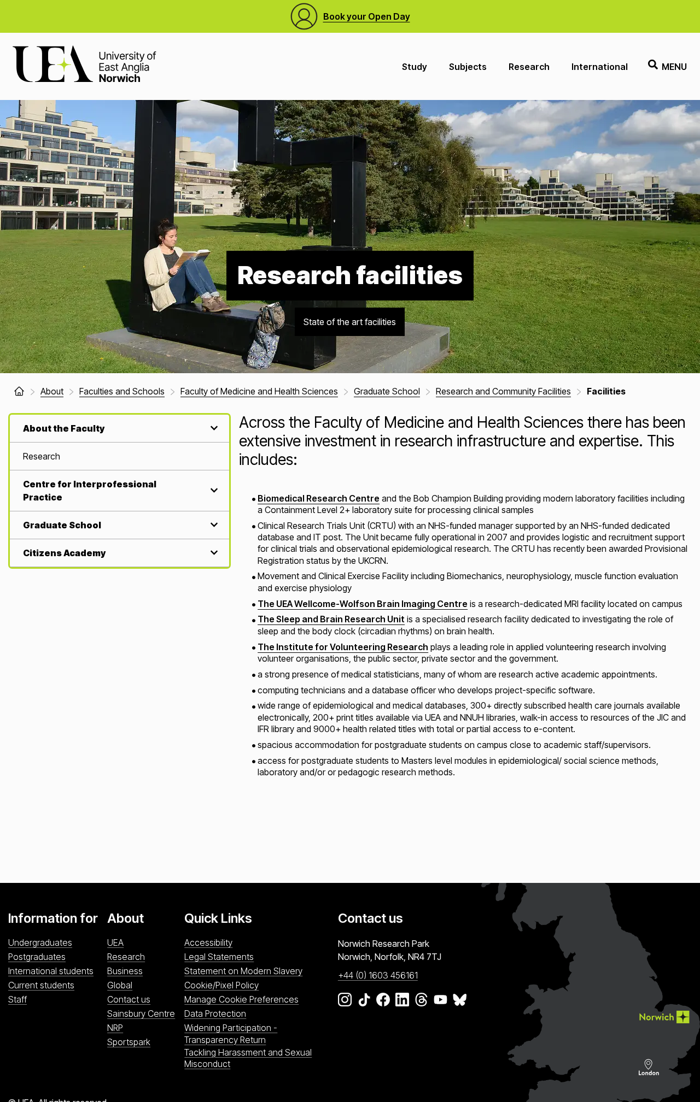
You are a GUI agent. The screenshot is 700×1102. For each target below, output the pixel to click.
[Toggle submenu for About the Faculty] (212, 428)
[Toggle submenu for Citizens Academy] (212, 552)
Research (529, 66)
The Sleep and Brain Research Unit (331, 619)
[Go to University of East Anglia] (84, 66)
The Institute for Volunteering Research (343, 646)
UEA (115, 942)
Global (119, 985)
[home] (19, 391)
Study (414, 66)
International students (51, 970)
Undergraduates (40, 942)
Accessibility (208, 942)
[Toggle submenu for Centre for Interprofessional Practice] (212, 490)
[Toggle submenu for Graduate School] (212, 524)
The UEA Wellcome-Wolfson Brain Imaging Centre (363, 603)
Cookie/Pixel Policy (221, 985)
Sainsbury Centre (141, 1013)
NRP (115, 1027)
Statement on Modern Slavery (243, 970)
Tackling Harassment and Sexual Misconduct (248, 1058)
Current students (41, 985)
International (599, 66)
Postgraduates (37, 956)
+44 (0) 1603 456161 (378, 975)
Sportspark (128, 1041)
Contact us (128, 999)
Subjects (468, 66)
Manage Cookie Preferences (241, 999)
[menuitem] (119, 456)
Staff (17, 999)
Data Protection (215, 1013)
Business (125, 970)
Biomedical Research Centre (319, 498)
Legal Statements (219, 956)
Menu (674, 66)
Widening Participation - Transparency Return (230, 1033)
